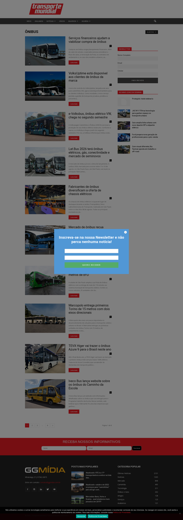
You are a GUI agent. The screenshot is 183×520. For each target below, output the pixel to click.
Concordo (81, 516)
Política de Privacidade (121, 512)
